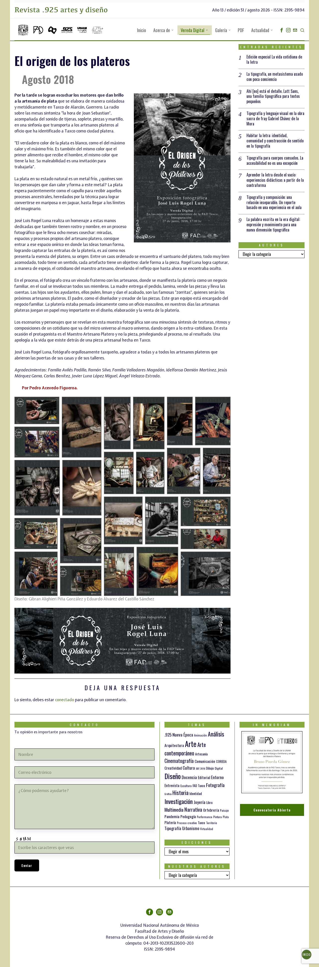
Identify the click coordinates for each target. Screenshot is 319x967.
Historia (180, 792)
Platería (170, 822)
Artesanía (201, 753)
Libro (209, 802)
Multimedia (173, 809)
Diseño (172, 776)
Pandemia (171, 816)
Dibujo (210, 768)
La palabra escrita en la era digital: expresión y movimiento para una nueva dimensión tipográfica (273, 224)
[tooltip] (282, 30)
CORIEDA (221, 761)
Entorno (217, 777)
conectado (64, 699)
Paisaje (224, 810)
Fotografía (215, 784)
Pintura (217, 817)
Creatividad (173, 768)
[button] (37, 410)
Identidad (195, 793)
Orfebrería (211, 810)
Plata (226, 817)
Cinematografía (179, 760)
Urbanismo (190, 828)
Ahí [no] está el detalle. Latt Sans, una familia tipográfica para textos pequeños (273, 96)
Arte (190, 743)
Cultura (189, 768)
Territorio (211, 823)
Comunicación (205, 761)
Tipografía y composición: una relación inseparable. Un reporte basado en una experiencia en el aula (274, 202)
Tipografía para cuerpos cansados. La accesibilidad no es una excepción (274, 160)
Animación (200, 735)
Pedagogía (188, 816)
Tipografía (172, 828)
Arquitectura (174, 745)
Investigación (178, 801)
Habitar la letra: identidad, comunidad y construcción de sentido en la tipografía (275, 140)
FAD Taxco (199, 785)
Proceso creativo (187, 823)
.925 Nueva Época (178, 735)
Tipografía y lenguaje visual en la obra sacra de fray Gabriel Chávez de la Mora (275, 118)
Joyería (199, 802)
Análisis (216, 734)
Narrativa (193, 809)
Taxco (201, 822)
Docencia (189, 777)
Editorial (204, 777)
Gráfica (167, 794)
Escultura (186, 785)
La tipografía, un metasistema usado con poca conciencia (274, 76)
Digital (219, 768)
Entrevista (171, 785)
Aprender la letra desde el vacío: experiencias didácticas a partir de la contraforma (275, 180)
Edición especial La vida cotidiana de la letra (274, 59)
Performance (204, 817)
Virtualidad (206, 829)
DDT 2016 (200, 768)
